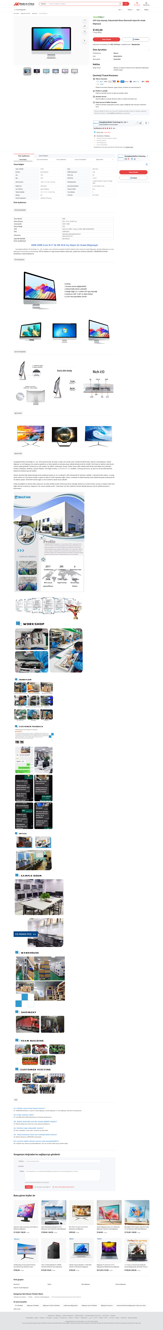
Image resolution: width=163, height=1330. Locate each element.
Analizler (113, 1315)
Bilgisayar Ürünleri (25, 13)
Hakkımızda (51, 1315)
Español (42, 1317)
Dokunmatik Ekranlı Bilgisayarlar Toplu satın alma (131, 1305)
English (36, 1317)
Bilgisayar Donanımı (107, 1305)
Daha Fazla (17, 1309)
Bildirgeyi (58, 1315)
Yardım (130, 10)
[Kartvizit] (147, 164)
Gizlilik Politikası (79, 1315)
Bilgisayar (34, 13)
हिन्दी (106, 1317)
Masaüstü (17, 1284)
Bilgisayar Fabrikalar (33, 1305)
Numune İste (136, 44)
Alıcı (119, 10)
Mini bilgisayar (86, 1284)
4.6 (126, 159)
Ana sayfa (16, 13)
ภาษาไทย (111, 1317)
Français (55, 1317)
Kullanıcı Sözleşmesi (68, 1315)
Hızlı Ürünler (106, 1315)
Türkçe (117, 1317)
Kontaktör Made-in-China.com (93, 1315)
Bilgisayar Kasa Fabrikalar (89, 1305)
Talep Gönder (106, 39)
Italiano (71, 1317)
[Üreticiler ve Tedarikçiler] (24, 4)
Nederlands (84, 1317)
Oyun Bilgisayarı (43, 13)
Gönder (28, 1187)
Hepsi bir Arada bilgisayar (21, 1288)
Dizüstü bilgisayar (120, 1284)
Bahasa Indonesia (132, 1317)
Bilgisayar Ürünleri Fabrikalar (51, 1305)
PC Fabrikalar (19, 1305)
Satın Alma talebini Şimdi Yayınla (63, 1187)
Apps (138, 10)
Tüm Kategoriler (20, 10)
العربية (90, 1317)
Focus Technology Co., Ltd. (81, 1321)
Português (49, 1317)
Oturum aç (146, 5)
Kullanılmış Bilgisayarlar (71, 1305)
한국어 (95, 1317)
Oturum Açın (129, 147)
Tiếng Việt (123, 1317)
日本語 (101, 1317)
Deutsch (77, 1317)
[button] (109, 159)
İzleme (49, 1284)
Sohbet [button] (137, 39)
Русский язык (63, 1317)
